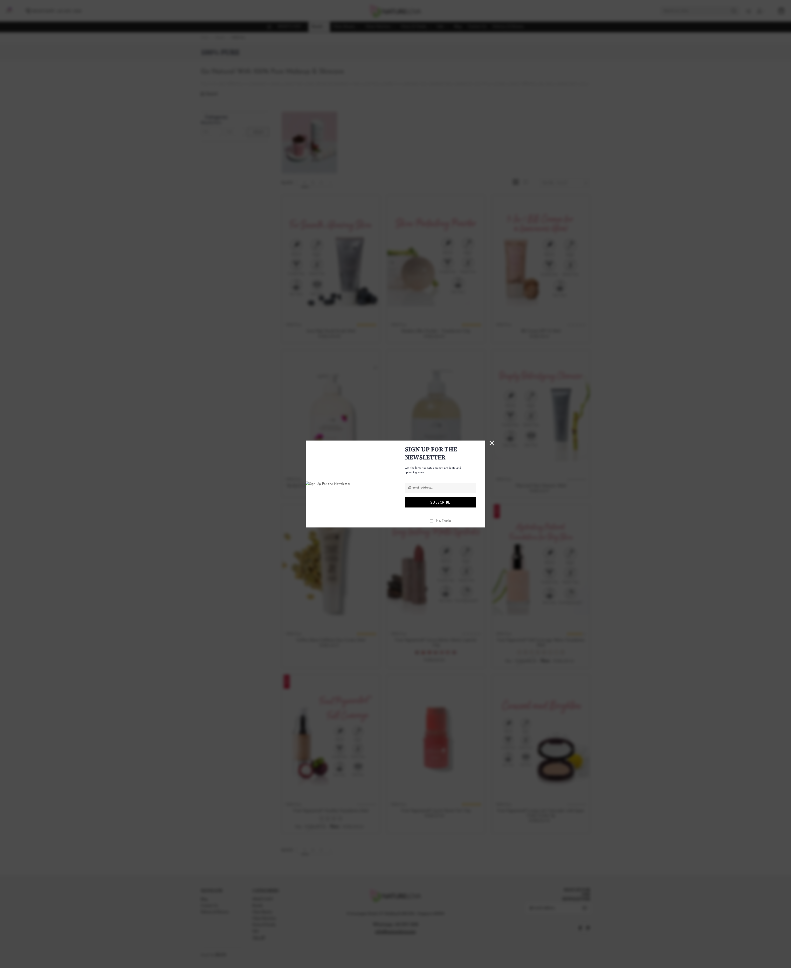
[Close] (492, 443)
